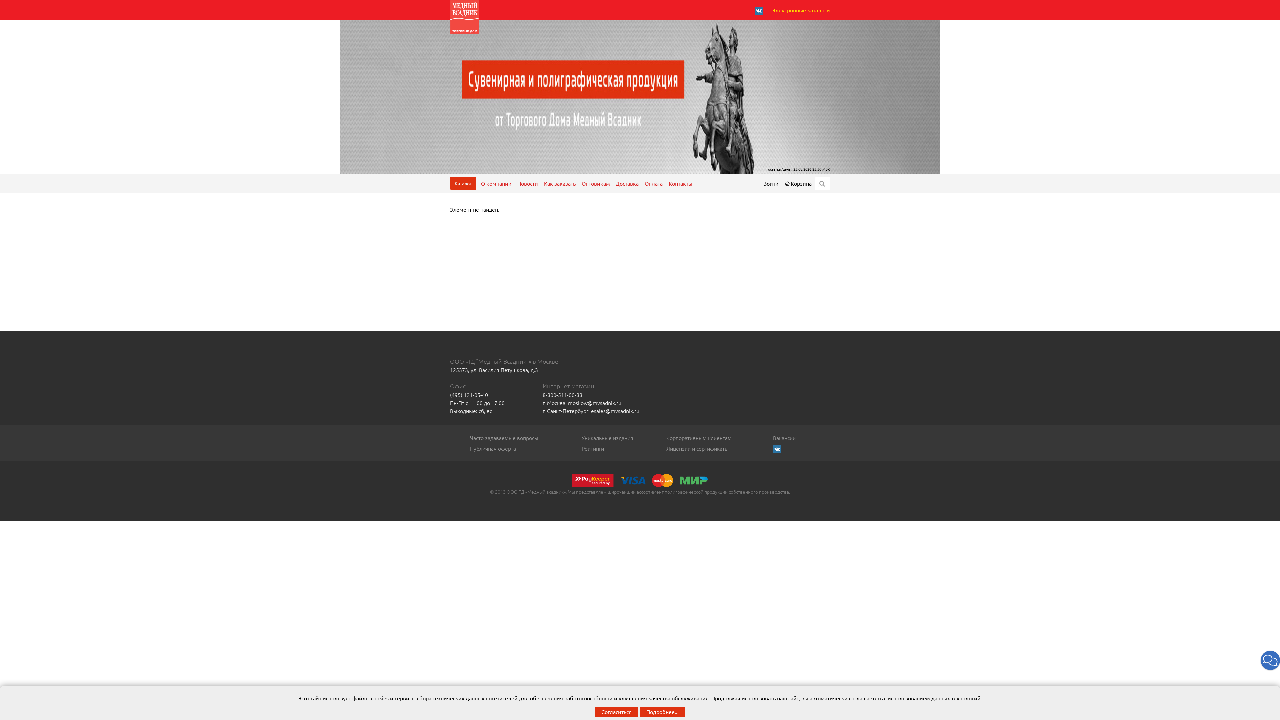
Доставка (627, 183)
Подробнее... (662, 711)
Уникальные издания (607, 437)
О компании (496, 183)
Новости (527, 183)
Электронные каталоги (801, 10)
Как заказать (560, 183)
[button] (1270, 660)
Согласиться (616, 711)
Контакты (680, 183)
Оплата (654, 183)
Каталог (463, 183)
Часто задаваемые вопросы (504, 437)
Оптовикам (596, 183)
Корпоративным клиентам (699, 437)
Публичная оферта (493, 448)
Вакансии (784, 437)
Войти (771, 183)
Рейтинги (593, 448)
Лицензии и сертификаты (697, 448)
